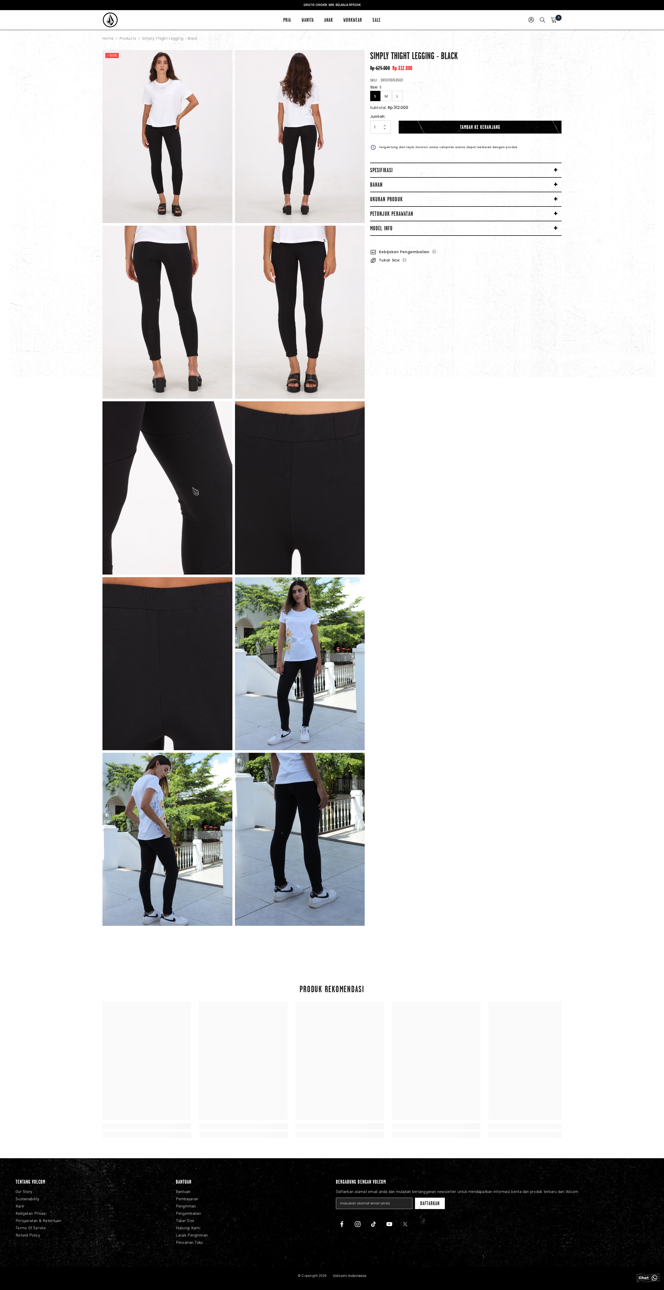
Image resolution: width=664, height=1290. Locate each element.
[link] (146, 1126)
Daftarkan (429, 1203)
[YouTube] (389, 1224)
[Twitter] (405, 1224)
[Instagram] (358, 1224)
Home (108, 38)
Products (128, 38)
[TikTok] (373, 1224)
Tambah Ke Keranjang (480, 127)
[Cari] (542, 19)
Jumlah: (377, 116)
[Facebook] (342, 1224)
